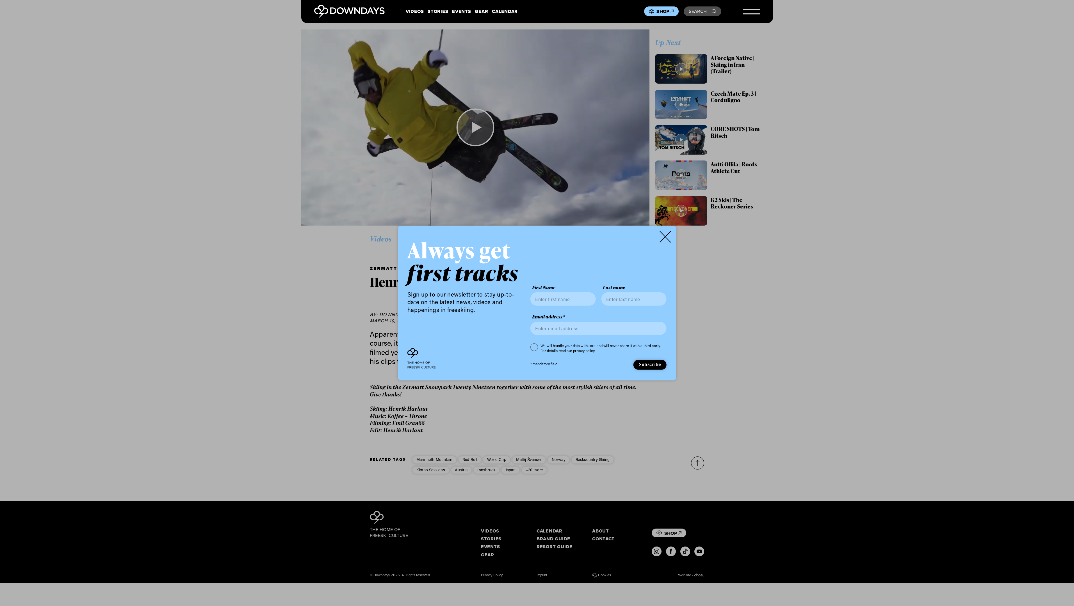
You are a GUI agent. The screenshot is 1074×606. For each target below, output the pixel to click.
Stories (438, 11)
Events (461, 11)
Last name (614, 288)
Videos (415, 11)
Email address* (548, 317)
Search (698, 11)
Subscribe (650, 364)
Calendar (505, 11)
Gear (481, 11)
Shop (662, 11)
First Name (543, 288)
